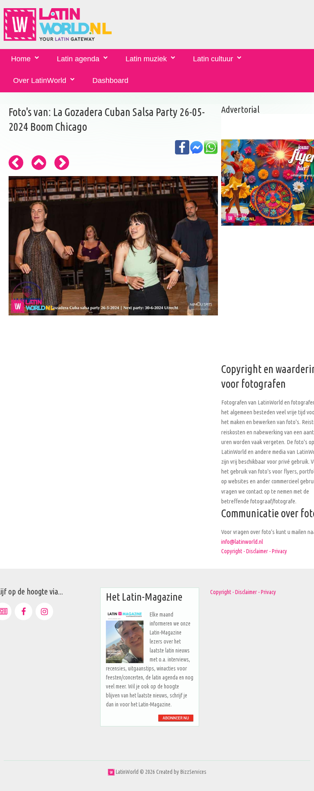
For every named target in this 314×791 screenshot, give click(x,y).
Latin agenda (78, 59)
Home (21, 59)
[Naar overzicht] (38, 162)
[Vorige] (16, 162)
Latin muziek (146, 59)
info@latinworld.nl (242, 541)
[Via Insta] (44, 611)
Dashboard (110, 80)
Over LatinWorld (39, 80)
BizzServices (193, 772)
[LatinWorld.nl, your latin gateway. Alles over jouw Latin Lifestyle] (111, 772)
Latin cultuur (213, 59)
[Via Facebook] (23, 611)
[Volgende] (61, 162)
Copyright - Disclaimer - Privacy (254, 551)
